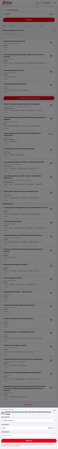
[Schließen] (54, 410)
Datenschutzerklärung (31, 444)
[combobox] (28, 420)
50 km (52, 428)
